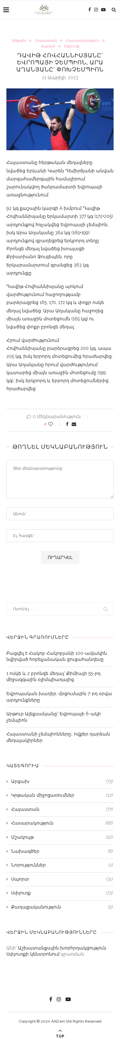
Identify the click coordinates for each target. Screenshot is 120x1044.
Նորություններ (62, 864)
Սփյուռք (71, 46)
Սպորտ (48, 46)
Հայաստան (46, 40)
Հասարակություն (82, 40)
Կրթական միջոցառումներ (62, 795)
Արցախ (19, 40)
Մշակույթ (62, 837)
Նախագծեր (62, 851)
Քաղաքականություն (62, 906)
